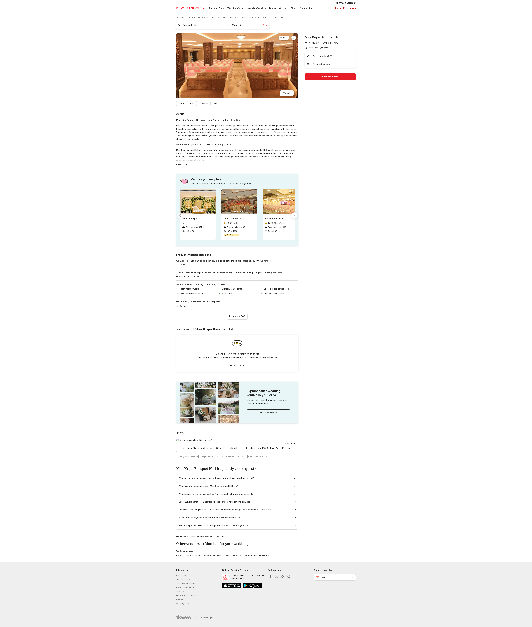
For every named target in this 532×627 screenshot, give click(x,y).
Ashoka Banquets (234, 218)
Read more (181, 164)
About (182, 103)
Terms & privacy (183, 579)
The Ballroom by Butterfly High (209, 536)
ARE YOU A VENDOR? (345, 3)
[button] (237, 353)
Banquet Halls (213, 17)
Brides (272, 8)
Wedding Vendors (257, 8)
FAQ (192, 103)
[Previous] (180, 215)
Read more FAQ (237, 316)
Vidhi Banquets (191, 218)
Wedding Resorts (233, 555)
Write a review (237, 365)
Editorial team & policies (186, 595)
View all (286, 93)
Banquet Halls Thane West (259, 456)
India (322, 577)
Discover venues (268, 412)
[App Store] (231, 588)
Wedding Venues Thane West (233, 456)
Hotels (179, 555)
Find (265, 25)
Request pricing (330, 76)
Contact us (181, 575)
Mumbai (241, 17)
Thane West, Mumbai (319, 47)
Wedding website (183, 603)
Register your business (186, 587)
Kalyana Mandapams (213, 555)
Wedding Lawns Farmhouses (257, 555)
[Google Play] (252, 588)
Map (216, 103)
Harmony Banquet (275, 218)
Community (306, 8)
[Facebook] (270, 576)
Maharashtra (228, 17)
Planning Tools (216, 8)
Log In (338, 8)
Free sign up (349, 8)
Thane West (253, 17)
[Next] (294, 215)
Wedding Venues (236, 8)
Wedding (180, 17)
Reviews (204, 103)
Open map (290, 443)
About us (180, 591)
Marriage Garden (193, 555)
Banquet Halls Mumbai (210, 456)
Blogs (294, 8)
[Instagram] (288, 576)
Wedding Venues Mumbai (187, 456)
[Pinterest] (282, 576)
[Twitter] (276, 576)
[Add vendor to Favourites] (293, 38)
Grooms (283, 8)
